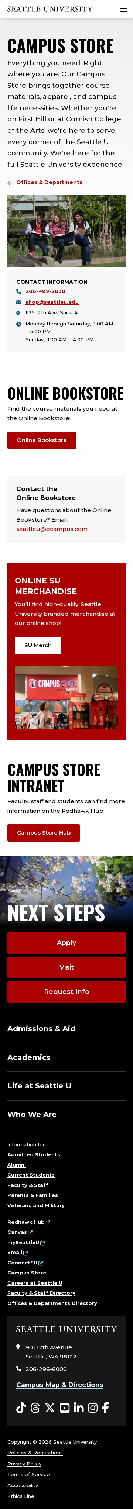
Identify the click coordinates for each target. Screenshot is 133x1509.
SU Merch (38, 645)
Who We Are (32, 1114)
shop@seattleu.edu (52, 302)
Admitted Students (33, 1154)
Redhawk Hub (26, 1222)
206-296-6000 (46, 1368)
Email (14, 1252)
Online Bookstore (42, 439)
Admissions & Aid (41, 1028)
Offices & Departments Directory (52, 1303)
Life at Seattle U (39, 1085)
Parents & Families (32, 1195)
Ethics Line (20, 1496)
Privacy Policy (24, 1464)
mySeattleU (23, 1242)
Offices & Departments (49, 182)
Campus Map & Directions (59, 1384)
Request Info (66, 992)
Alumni (16, 1165)
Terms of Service (28, 1474)
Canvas (17, 1232)
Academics (29, 1057)
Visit (66, 967)
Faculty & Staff (27, 1185)
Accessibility (22, 1485)
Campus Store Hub (44, 832)
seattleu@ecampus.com (52, 528)
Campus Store (26, 1272)
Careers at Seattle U (34, 1283)
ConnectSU (22, 1262)
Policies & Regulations (35, 1453)
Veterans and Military (36, 1205)
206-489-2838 (45, 291)
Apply (66, 943)
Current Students (31, 1175)
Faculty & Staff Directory (41, 1293)
